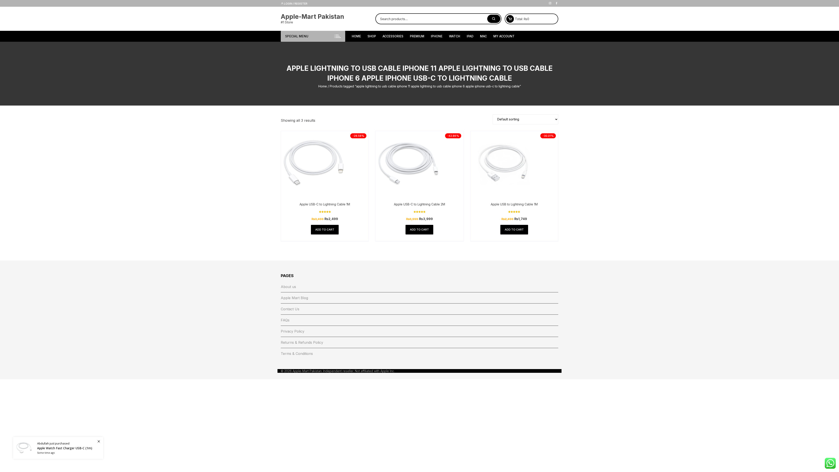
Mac (483, 36)
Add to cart (324, 229)
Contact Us (290, 309)
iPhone (436, 36)
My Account (504, 36)
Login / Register (295, 3)
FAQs (285, 320)
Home (322, 86)
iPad (470, 36)
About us (288, 287)
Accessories (393, 36)
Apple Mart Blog (294, 298)
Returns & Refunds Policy (302, 342)
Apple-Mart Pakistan (312, 16)
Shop (371, 36)
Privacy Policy (292, 331)
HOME (356, 36)
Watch (454, 36)
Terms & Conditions (297, 353)
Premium (417, 36)
